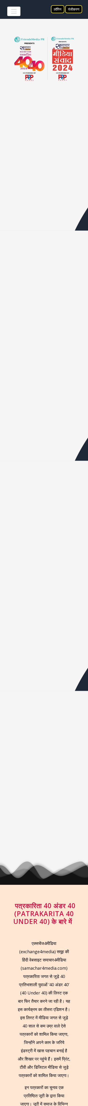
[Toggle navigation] (13, 11)
